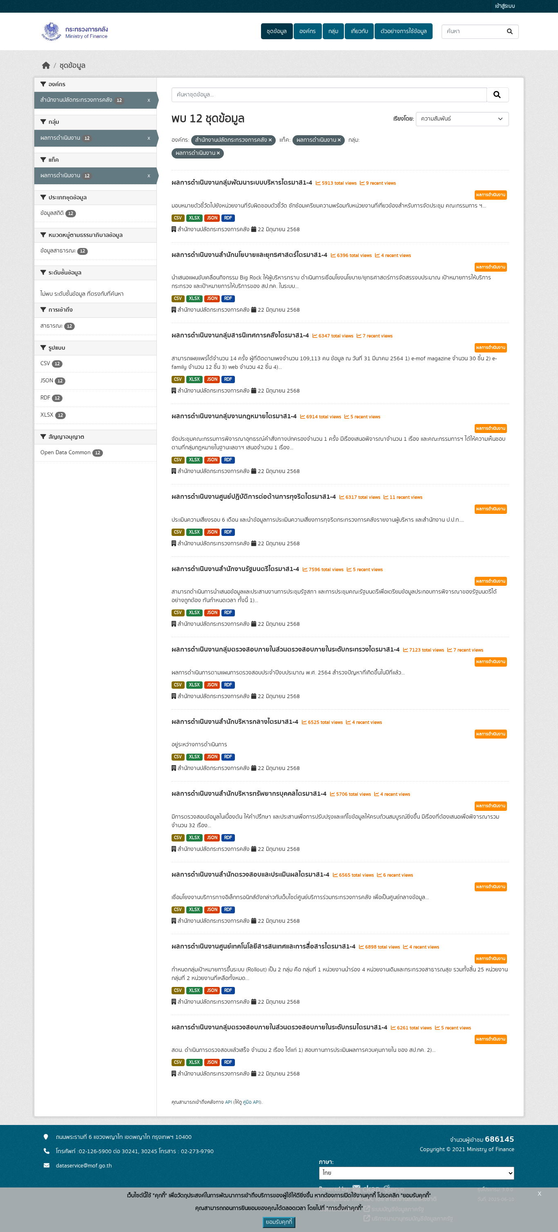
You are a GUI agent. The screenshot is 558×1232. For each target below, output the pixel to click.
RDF (228, 218)
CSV (178, 218)
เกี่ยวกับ (359, 31)
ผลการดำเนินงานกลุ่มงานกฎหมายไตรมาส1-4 (235, 416)
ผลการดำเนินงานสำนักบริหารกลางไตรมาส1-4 (236, 721)
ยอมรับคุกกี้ (279, 1222)
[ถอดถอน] (270, 140)
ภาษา (325, 1162)
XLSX (194, 218)
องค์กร (307, 31)
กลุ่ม (333, 31)
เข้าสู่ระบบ (505, 6)
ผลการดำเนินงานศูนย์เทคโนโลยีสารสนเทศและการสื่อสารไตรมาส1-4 (264, 946)
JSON (212, 218)
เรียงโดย (403, 119)
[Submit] (510, 32)
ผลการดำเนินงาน (490, 195)
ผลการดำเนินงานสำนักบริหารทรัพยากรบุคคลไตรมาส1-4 (250, 793)
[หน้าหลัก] (46, 65)
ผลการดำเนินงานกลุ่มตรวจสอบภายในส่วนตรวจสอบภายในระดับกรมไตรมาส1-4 (280, 1027)
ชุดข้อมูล (277, 31)
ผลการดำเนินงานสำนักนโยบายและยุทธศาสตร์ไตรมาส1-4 (250, 255)
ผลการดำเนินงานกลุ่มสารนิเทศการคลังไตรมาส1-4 (241, 335)
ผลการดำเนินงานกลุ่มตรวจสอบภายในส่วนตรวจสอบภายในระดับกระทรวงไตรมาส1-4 (286, 649)
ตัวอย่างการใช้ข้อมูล (404, 31)
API (228, 1102)
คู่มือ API (251, 1102)
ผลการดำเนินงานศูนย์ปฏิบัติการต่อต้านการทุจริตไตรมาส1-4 (254, 496)
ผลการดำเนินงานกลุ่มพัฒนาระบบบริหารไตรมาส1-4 (243, 182)
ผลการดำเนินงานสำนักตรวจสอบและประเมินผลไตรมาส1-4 (251, 874)
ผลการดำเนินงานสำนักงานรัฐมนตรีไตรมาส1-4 (236, 569)
